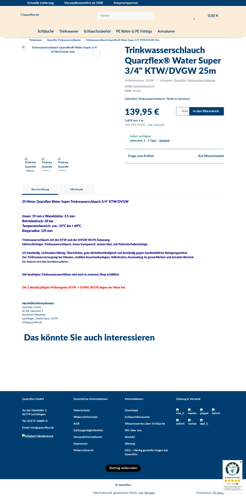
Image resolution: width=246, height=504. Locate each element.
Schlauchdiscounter (137, 417)
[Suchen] (148, 16)
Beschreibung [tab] (40, 189)
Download (131, 410)
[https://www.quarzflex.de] (27, 31)
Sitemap (130, 443)
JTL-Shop (218, 492)
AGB (76, 423)
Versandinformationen (87, 437)
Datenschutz (81, 410)
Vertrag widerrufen (123, 468)
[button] (187, 16)
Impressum (80, 443)
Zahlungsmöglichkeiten (88, 430)
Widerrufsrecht (83, 450)
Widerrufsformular (85, 417)
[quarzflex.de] (29, 16)
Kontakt (130, 437)
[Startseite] (23, 40)
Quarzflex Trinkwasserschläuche (194, 80)
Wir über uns (133, 430)
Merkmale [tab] (76, 189)
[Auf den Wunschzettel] (96, 54)
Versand (159, 124)
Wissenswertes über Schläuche (145, 423)
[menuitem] (27, 31)
